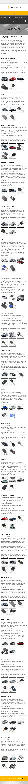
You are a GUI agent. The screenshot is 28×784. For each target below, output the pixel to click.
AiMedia (23, 778)
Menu (14, 13)
